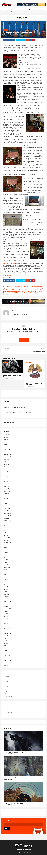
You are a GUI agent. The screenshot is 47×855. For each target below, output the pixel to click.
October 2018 (6, 665)
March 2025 (6, 476)
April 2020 (6, 621)
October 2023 (6, 518)
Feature (5, 11)
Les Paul (34, 289)
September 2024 (7, 491)
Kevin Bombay (16, 289)
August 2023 (6, 523)
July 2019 (6, 643)
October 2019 (6, 635)
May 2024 (6, 501)
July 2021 (6, 584)
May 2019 (6, 648)
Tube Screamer (25, 262)
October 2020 (6, 606)
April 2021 (6, 591)
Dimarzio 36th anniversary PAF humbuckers (13, 288)
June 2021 (6, 586)
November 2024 (7, 486)
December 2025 (7, 454)
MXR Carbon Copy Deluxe (9, 263)
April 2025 (6, 474)
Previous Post (6, 348)
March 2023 (6, 535)
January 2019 (7, 657)
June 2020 (6, 616)
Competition (7, 679)
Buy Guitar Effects (7, 275)
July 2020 (6, 613)
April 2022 (6, 562)
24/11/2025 (6, 378)
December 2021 (7, 572)
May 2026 (6, 442)
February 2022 (7, 567)
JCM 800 (11, 289)
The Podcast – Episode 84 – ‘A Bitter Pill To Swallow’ (34, 384)
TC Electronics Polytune (28, 292)
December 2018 (7, 660)
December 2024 (7, 483)
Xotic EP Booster (9, 294)
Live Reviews (13, 9)
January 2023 (7, 540)
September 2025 (7, 461)
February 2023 (7, 537)
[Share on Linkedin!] (30, 40)
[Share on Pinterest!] (33, 40)
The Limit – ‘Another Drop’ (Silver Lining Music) (14, 803)
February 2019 (7, 655)
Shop (29, 9)
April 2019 (6, 650)
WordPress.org (8, 715)
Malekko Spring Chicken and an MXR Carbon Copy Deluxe (21, 291)
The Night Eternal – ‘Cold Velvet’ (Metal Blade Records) (14, 407)
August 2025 (6, 464)
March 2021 (6, 594)
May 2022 (6, 559)
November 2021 (7, 574)
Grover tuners (6, 289)
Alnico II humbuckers (29, 286)
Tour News (7, 693)
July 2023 (6, 525)
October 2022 (6, 547)
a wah (23, 286)
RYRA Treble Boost (20, 292)
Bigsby (35, 286)
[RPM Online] (6, 5)
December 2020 (7, 601)
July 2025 (6, 466)
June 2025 (6, 469)
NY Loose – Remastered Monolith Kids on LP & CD (13, 415)
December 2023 (7, 513)
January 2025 (7, 481)
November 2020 (7, 604)
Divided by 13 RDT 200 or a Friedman (29, 288)
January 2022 (7, 569)
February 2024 (7, 508)
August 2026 (6, 434)
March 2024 (6, 505)
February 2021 (7, 596)
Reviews (4, 9)
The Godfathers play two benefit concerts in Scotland (35, 350)
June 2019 (6, 645)
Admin (5, 34)
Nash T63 (12, 292)
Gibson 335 (40, 288)
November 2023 (7, 515)
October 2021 (6, 577)
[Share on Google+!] (27, 40)
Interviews (24, 9)
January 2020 (7, 628)
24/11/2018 (11, 34)
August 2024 (6, 493)
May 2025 (6, 471)
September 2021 (7, 579)
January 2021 (7, 599)
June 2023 (6, 527)
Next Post (42, 348)
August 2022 (6, 552)
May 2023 (6, 530)
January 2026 (7, 451)
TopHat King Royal (37, 292)
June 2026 (6, 439)
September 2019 (7, 638)
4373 (17, 312)
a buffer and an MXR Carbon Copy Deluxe (14, 286)
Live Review (7, 686)
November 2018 (7, 662)
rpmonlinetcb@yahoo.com (6, 0)
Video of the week (7, 350)
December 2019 (7, 630)
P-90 (15, 292)
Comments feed (8, 712)
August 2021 (6, 581)
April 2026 (6, 444)
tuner (4, 294)
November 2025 (7, 456)
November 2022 (7, 545)
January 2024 (7, 510)
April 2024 (6, 503)
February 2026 (7, 449)
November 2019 (7, 633)
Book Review (8, 676)
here (30, 50)
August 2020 (6, 611)
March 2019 (6, 653)
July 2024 (6, 496)
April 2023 (6, 532)
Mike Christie (35, 291)
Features (19, 9)
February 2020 (7, 626)
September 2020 (7, 608)
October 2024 (6, 488)
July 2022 (6, 554)
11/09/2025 (29, 386)
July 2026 (6, 437)
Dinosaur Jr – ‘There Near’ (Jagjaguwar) (11, 404)
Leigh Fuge (29, 289)
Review (6, 691)
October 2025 (6, 459)
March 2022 (6, 564)
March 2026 (6, 447)
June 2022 (6, 557)
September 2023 (7, 520)
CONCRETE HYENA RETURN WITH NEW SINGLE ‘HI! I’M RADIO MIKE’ (18, 412)
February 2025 (7, 478)
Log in (6, 707)
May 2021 (6, 589)
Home (2, 11)
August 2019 (6, 640)
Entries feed (7, 710)
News (7, 9)
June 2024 (6, 498)
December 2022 (7, 542)
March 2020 (6, 623)
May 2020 (6, 618)
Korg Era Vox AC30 (23, 289)
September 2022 (7, 550)
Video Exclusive (8, 696)
